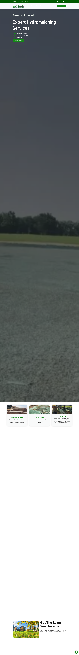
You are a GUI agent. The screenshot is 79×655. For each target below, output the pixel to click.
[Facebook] (57, 1)
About (37, 5)
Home (28, 5)
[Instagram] (60, 1)
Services (33, 5)
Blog (41, 5)
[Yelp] (66, 1)
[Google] (63, 1)
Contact (45, 5)
